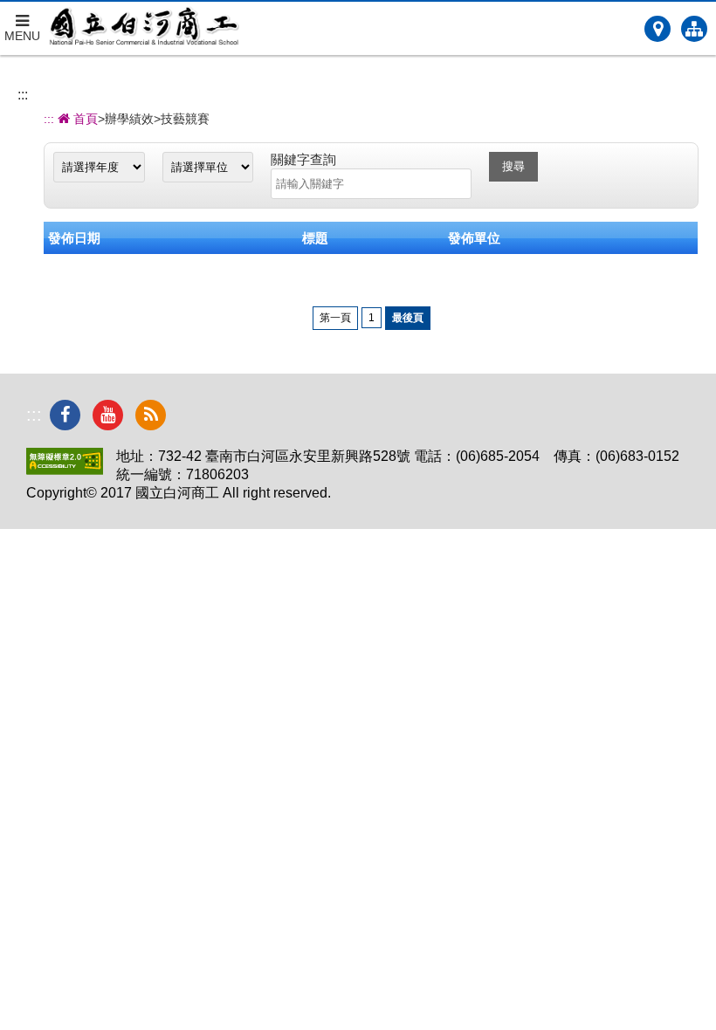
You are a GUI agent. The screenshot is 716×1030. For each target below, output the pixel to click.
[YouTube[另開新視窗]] (108, 415)
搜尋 (513, 166)
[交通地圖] (657, 29)
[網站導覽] (694, 29)
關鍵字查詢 (303, 159)
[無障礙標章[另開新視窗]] (64, 470)
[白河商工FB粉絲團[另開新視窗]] (65, 415)
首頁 (84, 119)
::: (22, 94)
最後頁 (407, 318)
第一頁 (335, 318)
